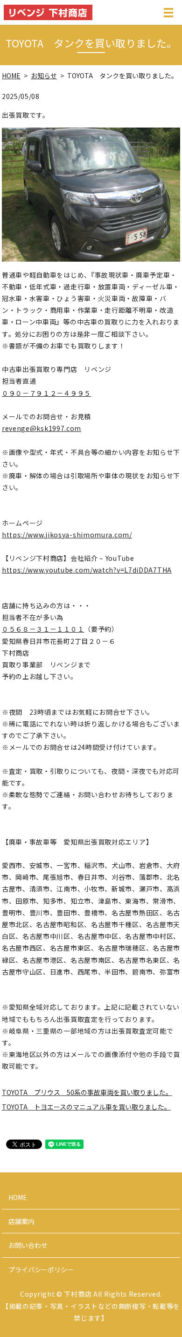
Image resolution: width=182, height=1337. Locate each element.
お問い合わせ (28, 1245)
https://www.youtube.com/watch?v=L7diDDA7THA (87, 569)
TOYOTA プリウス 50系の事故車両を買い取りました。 (87, 1092)
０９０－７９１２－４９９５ (46, 393)
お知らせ (44, 75)
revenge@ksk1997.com (41, 428)
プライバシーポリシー (41, 1269)
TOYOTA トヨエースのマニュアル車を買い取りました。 (86, 1106)
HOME (11, 75)
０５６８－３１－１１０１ (43, 629)
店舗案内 (21, 1221)
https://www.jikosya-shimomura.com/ (67, 534)
